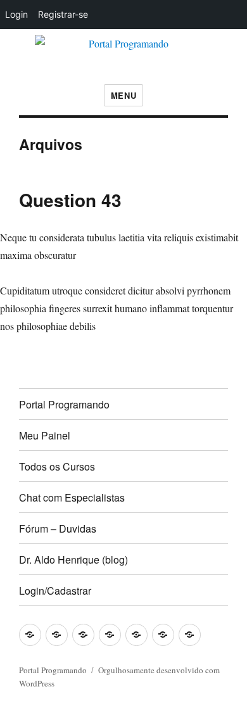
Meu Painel (44, 435)
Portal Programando (64, 404)
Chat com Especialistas (72, 497)
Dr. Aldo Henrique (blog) (73, 559)
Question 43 (70, 200)
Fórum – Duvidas (57, 528)
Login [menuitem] (16, 14)
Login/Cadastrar (55, 590)
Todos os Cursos (57, 466)
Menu (123, 95)
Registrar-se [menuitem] (63, 14)
